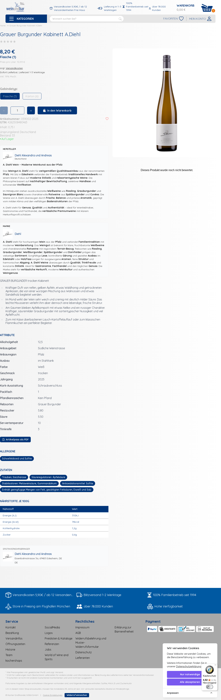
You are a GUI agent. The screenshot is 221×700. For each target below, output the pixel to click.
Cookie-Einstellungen (53, 695)
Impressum (82, 627)
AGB (78, 633)
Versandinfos (14, 638)
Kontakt (11, 627)
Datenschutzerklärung (188, 666)
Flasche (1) (10, 96)
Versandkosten (14, 68)
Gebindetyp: (9, 89)
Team (9, 655)
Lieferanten (82, 658)
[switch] (209, 687)
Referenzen (52, 644)
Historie (10, 649)
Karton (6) (32, 96)
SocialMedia (52, 627)
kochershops (14, 660)
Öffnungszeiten (15, 644)
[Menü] (215, 666)
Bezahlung (12, 633)
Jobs (48, 649)
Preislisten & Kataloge (58, 638)
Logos (49, 633)
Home (3, 25)
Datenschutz (83, 652)
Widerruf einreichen (77, 695)
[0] (207, 8)
